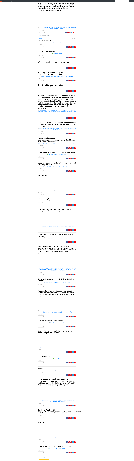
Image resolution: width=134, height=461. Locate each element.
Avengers (41, 422)
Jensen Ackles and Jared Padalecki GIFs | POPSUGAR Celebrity (56, 280)
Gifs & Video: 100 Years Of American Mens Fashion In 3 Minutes (56, 235)
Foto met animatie (45, 41)
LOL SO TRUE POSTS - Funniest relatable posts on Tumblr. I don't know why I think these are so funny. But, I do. (57, 124)
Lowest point (17, 1)
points (41, 30)
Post (40, 38)
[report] (74, 32)
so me (40, 369)
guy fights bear (43, 175)
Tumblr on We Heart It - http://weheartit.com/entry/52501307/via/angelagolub (59, 411)
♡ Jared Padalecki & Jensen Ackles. (50, 321)
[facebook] (66, 32)
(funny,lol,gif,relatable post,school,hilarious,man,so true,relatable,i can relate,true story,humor (57, 140)
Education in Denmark (46, 51)
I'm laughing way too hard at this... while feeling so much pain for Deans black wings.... (55, 210)
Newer (7, 1)
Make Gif (22, 1)
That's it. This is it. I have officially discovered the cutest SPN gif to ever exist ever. (55, 332)
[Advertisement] (57, 19)
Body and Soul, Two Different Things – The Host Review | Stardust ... (57, 164)
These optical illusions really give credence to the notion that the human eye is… (56, 73)
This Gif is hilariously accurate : (50, 85)
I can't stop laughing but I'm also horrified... (55, 446)
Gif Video (2, 1)
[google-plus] (70, 32)
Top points (12, 1)
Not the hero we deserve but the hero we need (56, 152)
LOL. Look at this (44, 356)
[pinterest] (68, 32)
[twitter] (72, 32)
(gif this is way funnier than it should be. (52, 199)
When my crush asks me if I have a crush (54, 62)
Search (131, 1)
